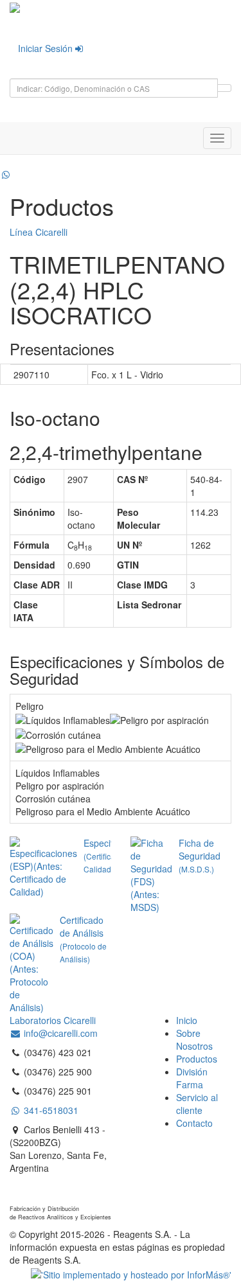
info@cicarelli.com (59, 1033)
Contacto (194, 1123)
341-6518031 (49, 1110)
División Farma (192, 1078)
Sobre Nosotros (194, 1039)
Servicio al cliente (197, 1104)
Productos (196, 1058)
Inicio (186, 1020)
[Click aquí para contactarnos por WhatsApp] (6, 174)
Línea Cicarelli (38, 231)
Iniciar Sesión (46, 48)
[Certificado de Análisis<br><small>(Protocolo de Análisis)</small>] (35, 964)
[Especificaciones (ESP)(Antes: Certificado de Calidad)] (47, 867)
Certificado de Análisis (83, 939)
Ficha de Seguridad (199, 855)
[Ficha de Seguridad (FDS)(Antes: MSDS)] (154, 875)
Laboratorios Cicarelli (53, 1020)
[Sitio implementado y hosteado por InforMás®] (131, 1272)
